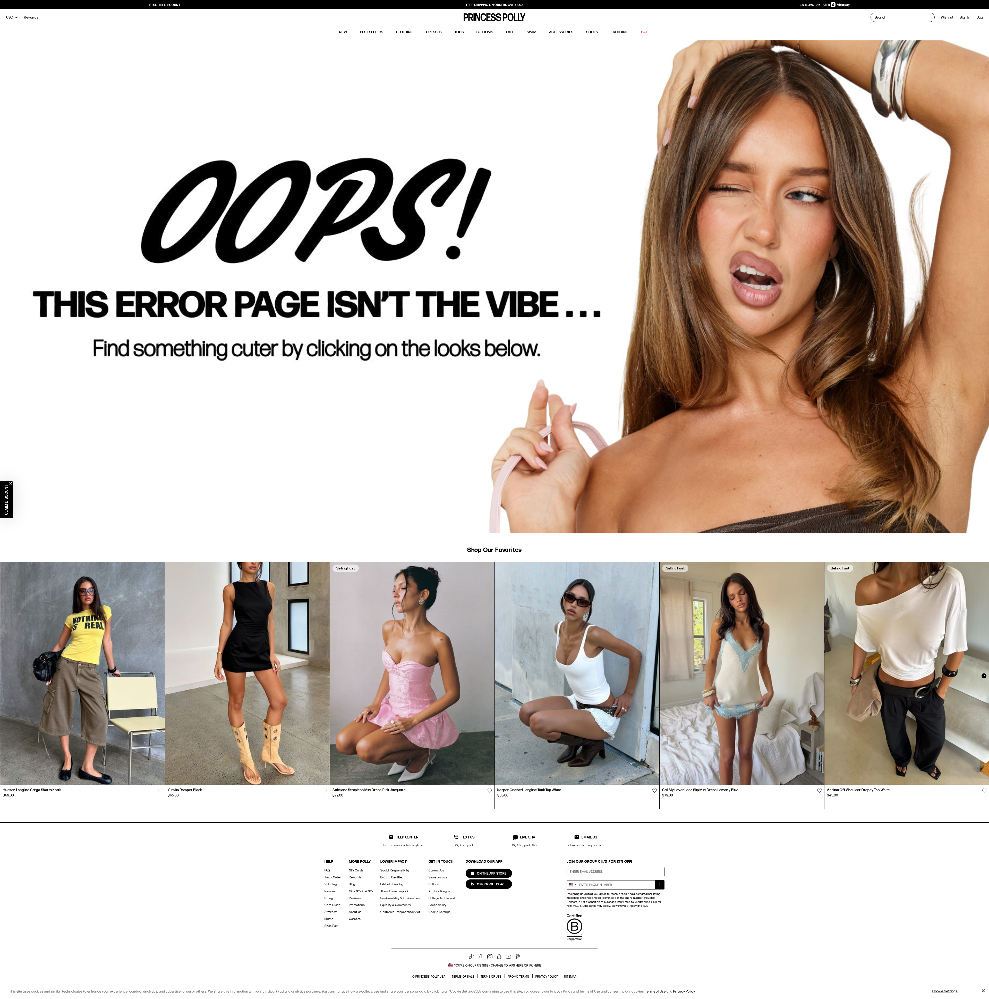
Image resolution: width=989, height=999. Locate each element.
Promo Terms (518, 976)
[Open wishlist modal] (160, 790)
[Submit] (659, 884)
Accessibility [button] (437, 905)
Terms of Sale (463, 976)
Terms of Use (491, 976)
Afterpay (331, 912)
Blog (352, 884)
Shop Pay (331, 926)
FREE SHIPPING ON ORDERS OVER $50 (494, 5)
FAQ (327, 870)
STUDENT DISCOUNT (165, 5)
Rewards (355, 877)
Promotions (357, 905)
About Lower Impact (394, 891)
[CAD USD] (12, 17)
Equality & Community (395, 905)
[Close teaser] (10, 483)
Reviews (355, 898)
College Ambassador (443, 898)
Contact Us (436, 870)
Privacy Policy (627, 906)
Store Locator (438, 877)
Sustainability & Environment (400, 898)
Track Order (333, 877)
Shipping (331, 884)
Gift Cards (356, 870)
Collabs (434, 884)
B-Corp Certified (392, 877)
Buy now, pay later (815, 5)
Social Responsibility (395, 870)
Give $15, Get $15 (361, 891)
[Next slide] (984, 676)
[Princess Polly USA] (494, 17)
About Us (355, 912)
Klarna (329, 919)
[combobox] (572, 884)
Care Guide (332, 905)
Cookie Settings (440, 912)
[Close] (983, 990)
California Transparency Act (400, 912)
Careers (355, 919)
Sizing (329, 898)
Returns (330, 891)
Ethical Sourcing (391, 884)
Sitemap (570, 976)
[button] (980, 17)
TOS (645, 906)
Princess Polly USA (430, 976)
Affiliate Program (441, 891)
